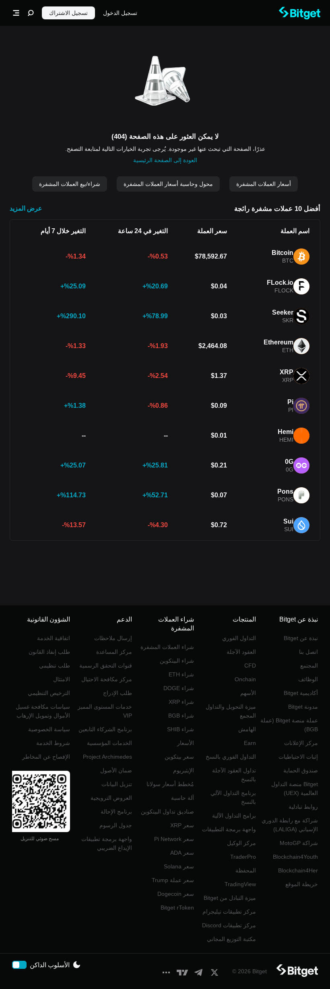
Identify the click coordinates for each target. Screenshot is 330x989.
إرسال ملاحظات (113, 638)
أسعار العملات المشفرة (263, 184)
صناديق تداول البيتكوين (167, 811)
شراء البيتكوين (177, 660)
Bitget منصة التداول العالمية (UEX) (294, 788)
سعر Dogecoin (175, 894)
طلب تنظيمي (54, 665)
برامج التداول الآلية (234, 815)
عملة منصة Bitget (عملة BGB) (289, 724)
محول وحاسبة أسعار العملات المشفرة (168, 184)
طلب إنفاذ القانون (49, 652)
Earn (250, 743)
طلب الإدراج (117, 693)
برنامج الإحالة (116, 811)
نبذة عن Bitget (301, 638)
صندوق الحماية (300, 770)
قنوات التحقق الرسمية (105, 665)
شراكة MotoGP (299, 843)
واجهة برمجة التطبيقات (229, 829)
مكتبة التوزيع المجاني (231, 939)
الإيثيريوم (183, 770)
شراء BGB (181, 715)
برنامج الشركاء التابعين (105, 729)
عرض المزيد (26, 208)
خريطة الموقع (301, 884)
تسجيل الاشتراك (68, 13)
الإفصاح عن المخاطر (46, 756)
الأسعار (185, 743)
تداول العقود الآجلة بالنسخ (234, 774)
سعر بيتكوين (179, 756)
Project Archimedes (107, 756)
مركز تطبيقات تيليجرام (229, 911)
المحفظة (245, 870)
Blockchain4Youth (295, 856)
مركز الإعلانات (301, 743)
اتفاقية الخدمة (53, 638)
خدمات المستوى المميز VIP (105, 711)
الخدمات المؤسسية (109, 743)
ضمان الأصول (116, 770)
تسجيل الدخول (120, 13)
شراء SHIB (180, 729)
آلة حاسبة (182, 798)
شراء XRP (181, 702)
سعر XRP (182, 825)
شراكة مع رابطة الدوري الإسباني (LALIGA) (290, 825)
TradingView (240, 884)
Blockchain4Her (298, 870)
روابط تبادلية (303, 806)
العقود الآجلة (241, 652)
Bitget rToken (177, 907)
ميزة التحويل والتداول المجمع (231, 711)
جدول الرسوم (115, 825)
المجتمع (309, 665)
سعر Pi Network (174, 839)
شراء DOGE (178, 688)
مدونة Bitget (303, 706)
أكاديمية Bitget (301, 693)
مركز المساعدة (114, 652)
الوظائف (308, 679)
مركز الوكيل (241, 843)
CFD (250, 665)
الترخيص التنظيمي (49, 693)
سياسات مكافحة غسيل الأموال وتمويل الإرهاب (43, 711)
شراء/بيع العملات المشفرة (69, 184)
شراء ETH (181, 674)
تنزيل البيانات (116, 784)
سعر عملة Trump (173, 880)
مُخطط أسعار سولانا (170, 784)
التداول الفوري (239, 638)
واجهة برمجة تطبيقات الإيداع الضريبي (106, 843)
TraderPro (243, 856)
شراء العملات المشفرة (167, 647)
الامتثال (61, 679)
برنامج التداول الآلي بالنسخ (233, 797)
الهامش (247, 729)
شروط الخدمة (53, 743)
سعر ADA (182, 852)
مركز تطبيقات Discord (229, 925)
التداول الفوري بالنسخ (231, 756)
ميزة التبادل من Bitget (230, 898)
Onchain (245, 679)
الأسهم (248, 693)
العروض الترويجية (111, 798)
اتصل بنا (308, 652)
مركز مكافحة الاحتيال (106, 679)
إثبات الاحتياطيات (298, 756)
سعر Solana (179, 866)
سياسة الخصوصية (49, 729)
